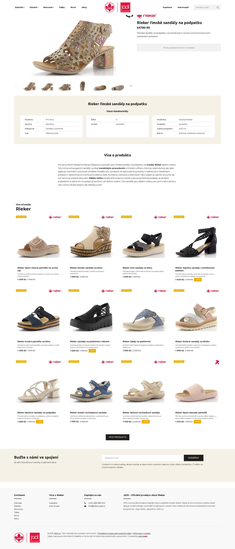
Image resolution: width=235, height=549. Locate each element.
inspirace (167, 7)
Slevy (84, 7)
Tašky (62, 7)
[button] (130, 86)
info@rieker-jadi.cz (96, 506)
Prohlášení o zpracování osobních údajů (114, 533)
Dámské (19, 7)
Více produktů (117, 437)
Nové (73, 7)
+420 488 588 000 (96, 503)
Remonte (48, 7)
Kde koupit (183, 7)
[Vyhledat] (218, 7)
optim (142, 536)
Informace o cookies (141, 533)
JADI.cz (57, 533)
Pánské (33, 7)
